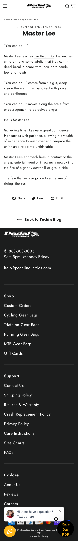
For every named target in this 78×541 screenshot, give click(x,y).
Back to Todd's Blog (42, 219)
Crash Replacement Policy (27, 414)
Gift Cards (13, 353)
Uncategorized (28, 27)
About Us (12, 485)
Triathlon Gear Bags (21, 325)
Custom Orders (17, 305)
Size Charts (14, 443)
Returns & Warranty (21, 405)
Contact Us (14, 385)
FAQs (8, 452)
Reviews (11, 494)
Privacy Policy (16, 424)
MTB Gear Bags (18, 344)
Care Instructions (19, 433)
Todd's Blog (18, 19)
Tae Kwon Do (44, 56)
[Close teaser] (56, 519)
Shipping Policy (18, 395)
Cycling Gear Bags (21, 315)
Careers (11, 504)
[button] (65, 528)
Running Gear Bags (21, 334)
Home (7, 19)
